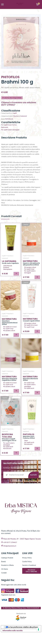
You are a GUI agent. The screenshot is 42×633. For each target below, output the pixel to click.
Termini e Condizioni (29, 565)
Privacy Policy (27, 558)
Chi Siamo (4, 569)
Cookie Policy (27, 561)
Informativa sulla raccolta (13, 630)
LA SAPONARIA (9, 261)
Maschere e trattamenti (20, 116)
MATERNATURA (30, 261)
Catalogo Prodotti (7, 558)
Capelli (15, 113)
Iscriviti (33, 475)
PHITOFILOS (9, 119)
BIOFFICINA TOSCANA (7, 435)
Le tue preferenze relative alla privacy (23, 627)
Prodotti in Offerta (7, 565)
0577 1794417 (8, 105)
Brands (3, 561)
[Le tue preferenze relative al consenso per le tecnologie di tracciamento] (38, 629)
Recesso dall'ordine (31, 570)
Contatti (4, 573)
